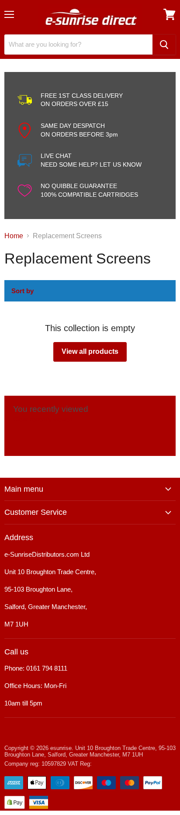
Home (13, 236)
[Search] (164, 44)
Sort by (22, 290)
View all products (90, 351)
